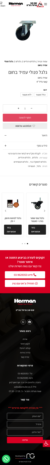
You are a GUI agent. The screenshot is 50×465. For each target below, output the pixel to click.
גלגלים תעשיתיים (21, 161)
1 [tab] (27, 243)
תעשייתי (31, 166)
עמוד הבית (42, 61)
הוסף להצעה (25, 117)
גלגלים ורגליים (30, 61)
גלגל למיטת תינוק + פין (13, 220)
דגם (45, 89)
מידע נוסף (42, 145)
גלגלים (18, 61)
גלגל (39, 166)
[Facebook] (29, 321)
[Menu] (45, 4)
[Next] (44, 210)
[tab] (25, 135)
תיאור (44, 135)
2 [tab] (24, 243)
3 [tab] (22, 243)
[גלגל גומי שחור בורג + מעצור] (37, 204)
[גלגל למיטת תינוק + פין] (13, 204)
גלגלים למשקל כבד (38, 161)
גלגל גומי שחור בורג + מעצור (37, 220)
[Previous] (5, 210)
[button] (46, 443)
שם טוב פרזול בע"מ (25, 310)
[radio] (40, 95)
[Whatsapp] (23, 321)
